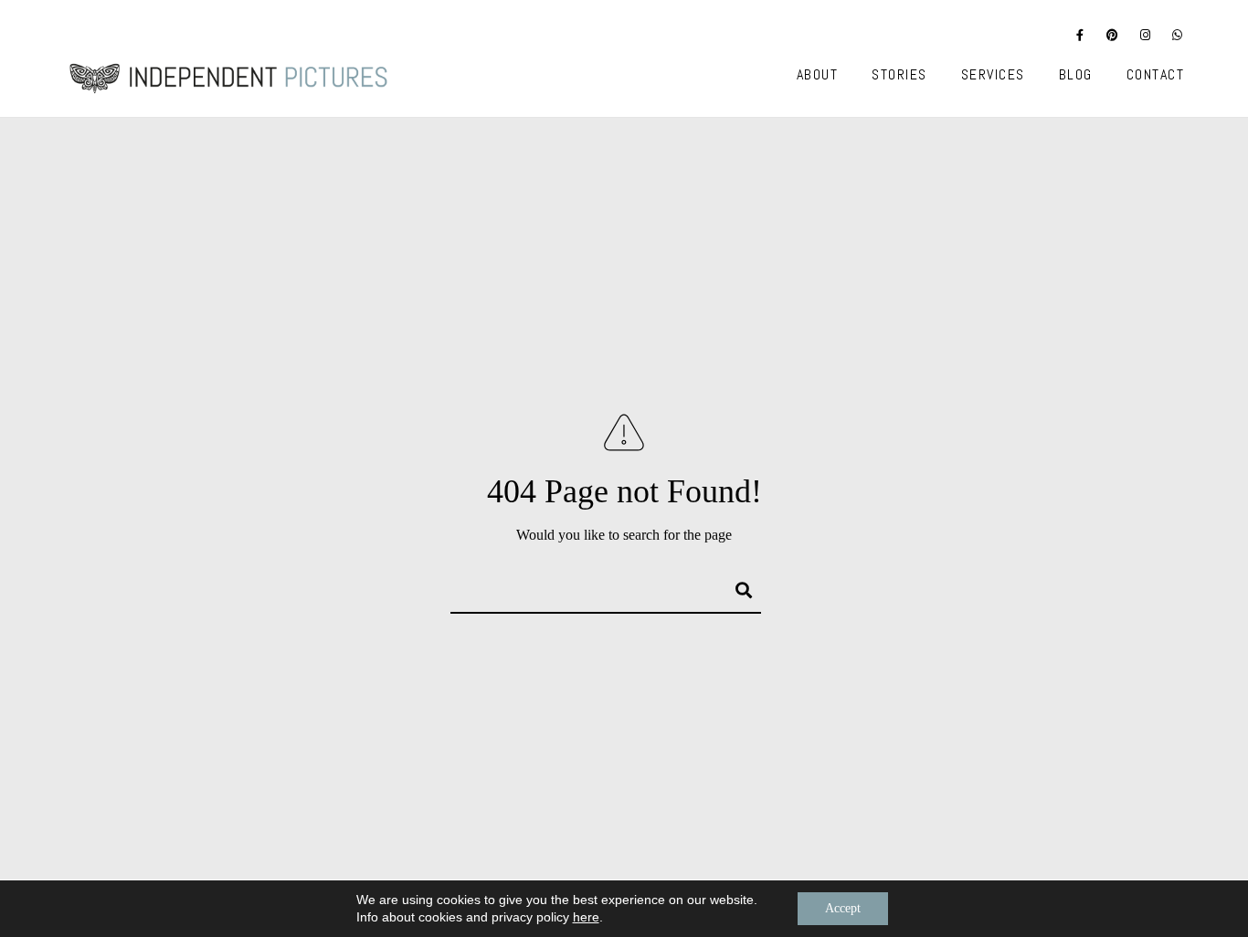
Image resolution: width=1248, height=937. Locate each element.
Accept (843, 908)
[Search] (735, 587)
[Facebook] (1081, 38)
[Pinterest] (1113, 38)
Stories (899, 74)
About (818, 74)
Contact (1155, 74)
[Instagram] (1146, 38)
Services (993, 74)
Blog (1076, 74)
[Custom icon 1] (1178, 38)
